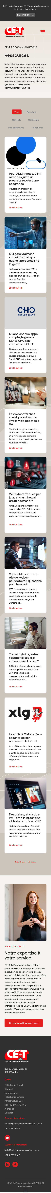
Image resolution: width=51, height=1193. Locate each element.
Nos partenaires (16, 127)
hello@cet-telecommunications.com (22, 1150)
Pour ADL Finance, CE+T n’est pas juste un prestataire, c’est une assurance (25, 178)
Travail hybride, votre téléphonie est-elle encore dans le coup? (24, 658)
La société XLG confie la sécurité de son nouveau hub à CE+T (25, 738)
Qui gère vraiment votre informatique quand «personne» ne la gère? (24, 259)
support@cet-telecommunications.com (23, 1123)
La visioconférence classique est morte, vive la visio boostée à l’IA (24, 419)
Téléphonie (37, 127)
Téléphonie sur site (14, 1096)
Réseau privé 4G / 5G (15, 1104)
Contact (9, 1112)
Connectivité (11, 1092)
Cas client (32, 112)
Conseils (16, 119)
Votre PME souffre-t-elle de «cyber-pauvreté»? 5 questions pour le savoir (25, 579)
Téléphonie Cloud (14, 1085)
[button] (43, 32)
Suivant (32, 862)
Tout (16, 112)
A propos (9, 1108)
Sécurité (9, 1088)
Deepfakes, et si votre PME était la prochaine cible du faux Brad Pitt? (25, 818)
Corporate (33, 119)
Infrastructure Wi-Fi (14, 1100)
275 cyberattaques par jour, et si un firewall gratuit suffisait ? (25, 497)
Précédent (20, 862)
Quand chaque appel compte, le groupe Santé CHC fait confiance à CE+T (23, 339)
